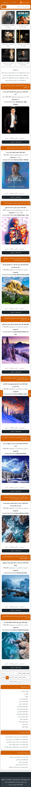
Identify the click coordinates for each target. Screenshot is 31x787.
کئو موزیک (14, 99)
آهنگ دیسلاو (25, 691)
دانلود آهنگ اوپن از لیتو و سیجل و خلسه (16, 203)
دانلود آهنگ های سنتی (22, 709)
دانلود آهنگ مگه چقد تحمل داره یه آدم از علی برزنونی (14, 86)
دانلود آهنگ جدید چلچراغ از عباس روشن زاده (17, 739)
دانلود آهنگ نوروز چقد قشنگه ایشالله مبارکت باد (14, 617)
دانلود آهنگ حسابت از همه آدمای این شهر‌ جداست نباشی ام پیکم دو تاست (16, 498)
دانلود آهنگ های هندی (22, 714)
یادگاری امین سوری (23, 762)
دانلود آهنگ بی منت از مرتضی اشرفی (17, 148)
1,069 (27, 673)
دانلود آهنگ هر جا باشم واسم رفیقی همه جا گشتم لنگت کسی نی (15, 378)
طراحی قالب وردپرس (17, 784)
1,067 (19, 673)
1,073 (15, 677)
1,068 (23, 673)
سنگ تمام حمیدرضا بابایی (22, 765)
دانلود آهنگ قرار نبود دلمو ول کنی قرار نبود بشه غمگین (15, 319)
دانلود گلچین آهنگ (23, 722)
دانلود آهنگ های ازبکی (22, 706)
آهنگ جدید (13, 2)
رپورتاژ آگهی (25, 727)
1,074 (19, 677)
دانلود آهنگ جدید (23, 699)
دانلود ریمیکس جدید (23, 716)
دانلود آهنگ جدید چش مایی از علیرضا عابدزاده (16, 737)
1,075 (23, 677)
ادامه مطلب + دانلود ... (15, 142)
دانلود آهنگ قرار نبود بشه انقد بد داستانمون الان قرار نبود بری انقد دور (15, 259)
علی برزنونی (19, 92)
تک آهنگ (15, 70)
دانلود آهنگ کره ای (23, 704)
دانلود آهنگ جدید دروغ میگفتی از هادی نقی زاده (16, 747)
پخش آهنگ (5, 2)
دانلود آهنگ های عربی (22, 711)
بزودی (26, 696)
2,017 (15, 682)
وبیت (9, 784)
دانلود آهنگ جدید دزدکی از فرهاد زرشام (18, 744)
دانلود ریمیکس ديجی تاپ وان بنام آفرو (18, 767)
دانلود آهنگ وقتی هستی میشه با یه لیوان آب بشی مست (14, 438)
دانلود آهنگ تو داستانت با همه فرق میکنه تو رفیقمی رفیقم (15, 557)
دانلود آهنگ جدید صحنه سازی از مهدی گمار (17, 742)
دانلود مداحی (25, 724)
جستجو (4, 6)
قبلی (3, 673)
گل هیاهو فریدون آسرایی (22, 759)
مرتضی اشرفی (15, 152)
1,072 (11, 677)
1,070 (3, 677)
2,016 (11, 682)
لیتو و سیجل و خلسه (15, 207)
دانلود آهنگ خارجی (23, 701)
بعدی (19, 682)
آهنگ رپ (26, 694)
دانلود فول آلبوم (24, 719)
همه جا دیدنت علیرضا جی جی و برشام (19, 757)
